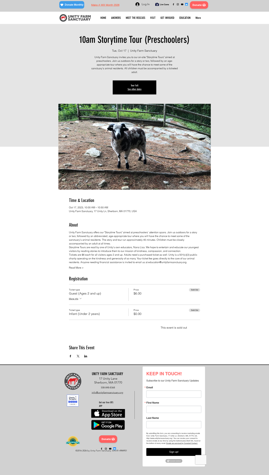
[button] (116, 18)
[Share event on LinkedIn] (85, 356)
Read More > (76, 267)
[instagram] (177, 4)
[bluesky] (186, 4)
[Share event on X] (78, 356)
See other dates (135, 89)
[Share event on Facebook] (70, 356)
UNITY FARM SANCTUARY (107, 374)
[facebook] (173, 4)
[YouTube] (182, 4)
